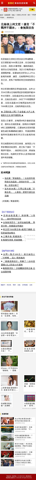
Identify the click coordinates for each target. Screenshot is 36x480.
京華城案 (25, 285)
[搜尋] (33, 4)
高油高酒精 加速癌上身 (29, 350)
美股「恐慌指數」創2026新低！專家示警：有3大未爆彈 (29, 385)
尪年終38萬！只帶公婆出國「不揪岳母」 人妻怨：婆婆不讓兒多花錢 (20, 192)
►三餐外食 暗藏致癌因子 (12, 236)
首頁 (1, 15)
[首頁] (18, 3)
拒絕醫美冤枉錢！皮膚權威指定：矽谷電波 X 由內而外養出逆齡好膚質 (6, 405)
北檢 (19, 285)
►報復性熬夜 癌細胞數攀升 (12, 240)
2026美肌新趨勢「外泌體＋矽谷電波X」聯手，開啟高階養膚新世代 (9, 334)
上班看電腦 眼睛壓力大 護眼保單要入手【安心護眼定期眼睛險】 (9, 389)
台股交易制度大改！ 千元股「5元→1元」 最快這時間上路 (6, 350)
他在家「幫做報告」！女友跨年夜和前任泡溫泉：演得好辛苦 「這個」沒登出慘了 (20, 181)
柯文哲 (9, 285)
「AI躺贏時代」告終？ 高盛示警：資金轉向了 (29, 330)
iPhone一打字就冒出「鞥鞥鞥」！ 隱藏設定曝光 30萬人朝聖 (9, 369)
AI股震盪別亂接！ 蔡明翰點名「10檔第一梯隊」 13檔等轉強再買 (29, 405)
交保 (31, 285)
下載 (32, 9)
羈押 (14, 285)
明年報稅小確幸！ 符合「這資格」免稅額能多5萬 (9, 315)
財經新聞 (7, 15)
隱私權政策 (28, 476)
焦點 (13, 15)
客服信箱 (8, 476)
